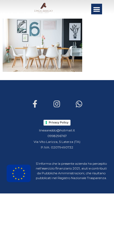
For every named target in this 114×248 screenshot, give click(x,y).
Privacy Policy (58, 122)
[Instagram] (57, 103)
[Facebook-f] (34, 103)
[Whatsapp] (79, 103)
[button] (96, 9)
